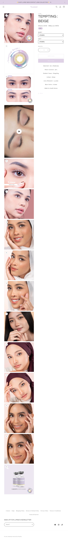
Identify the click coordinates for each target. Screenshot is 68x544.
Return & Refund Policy (32, 510)
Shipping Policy (20, 510)
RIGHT (40, 32)
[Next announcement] (65, 2)
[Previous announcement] (3, 2)
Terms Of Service (34, 514)
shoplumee (10, 536)
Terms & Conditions (55, 510)
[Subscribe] (32, 524)
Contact (8, 510)
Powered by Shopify (17, 536)
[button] (3, 7)
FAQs (13, 510)
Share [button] (41, 93)
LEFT (39, 38)
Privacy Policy (44, 510)
